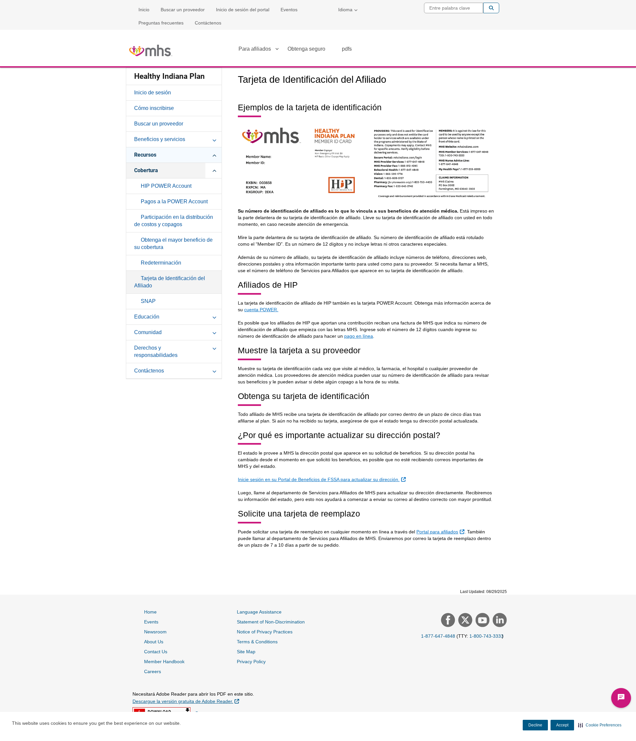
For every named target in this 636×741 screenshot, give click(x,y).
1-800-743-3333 (486, 636)
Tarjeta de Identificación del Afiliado (169, 281)
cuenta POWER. (261, 309)
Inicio (143, 9)
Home (150, 612)
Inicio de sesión (152, 92)
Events (151, 621)
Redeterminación (161, 263)
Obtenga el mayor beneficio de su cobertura (173, 243)
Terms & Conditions (257, 641)
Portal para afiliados (441, 531)
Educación (146, 317)
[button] (600, 725)
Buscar (491, 8)
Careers (152, 671)
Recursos (145, 155)
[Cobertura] (214, 170)
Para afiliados (254, 49)
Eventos (289, 9)
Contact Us (155, 651)
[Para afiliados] (277, 50)
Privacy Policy (251, 661)
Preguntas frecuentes (161, 22)
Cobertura (146, 170)
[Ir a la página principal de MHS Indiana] (151, 50)
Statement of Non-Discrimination (271, 621)
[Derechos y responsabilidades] (214, 348)
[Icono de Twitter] (464, 621)
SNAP (148, 301)
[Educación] (214, 317)
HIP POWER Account (166, 186)
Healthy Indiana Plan (169, 76)
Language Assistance (259, 612)
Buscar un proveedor (183, 9)
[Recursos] (214, 155)
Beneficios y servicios (159, 139)
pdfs (347, 49)
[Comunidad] (214, 332)
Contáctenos (208, 22)
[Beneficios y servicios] (214, 139)
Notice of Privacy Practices (264, 631)
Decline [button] (535, 725)
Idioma (345, 9)
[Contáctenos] (214, 370)
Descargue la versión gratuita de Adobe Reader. (185, 701)
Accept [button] (562, 725)
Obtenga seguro (306, 49)
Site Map (246, 651)
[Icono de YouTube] (481, 621)
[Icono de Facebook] (447, 621)
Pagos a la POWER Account (174, 201)
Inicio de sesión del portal (242, 9)
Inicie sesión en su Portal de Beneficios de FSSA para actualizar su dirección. (322, 479)
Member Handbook (164, 661)
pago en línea (358, 336)
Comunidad (148, 332)
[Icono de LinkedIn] (498, 621)
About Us (153, 641)
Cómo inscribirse (154, 108)
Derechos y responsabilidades (156, 351)
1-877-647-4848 (438, 636)
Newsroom (155, 631)
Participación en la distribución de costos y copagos (173, 220)
